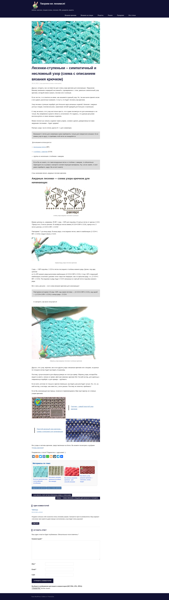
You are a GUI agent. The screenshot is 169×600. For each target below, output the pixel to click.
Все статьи (132, 15)
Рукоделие (120, 15)
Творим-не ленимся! (52, 3)
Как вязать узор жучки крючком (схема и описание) (52, 495)
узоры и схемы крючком (54, 488)
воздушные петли (40, 147)
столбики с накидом (41, 152)
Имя (33, 564)
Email (34, 569)
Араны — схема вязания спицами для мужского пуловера (77, 498)
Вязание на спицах (87, 15)
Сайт (33, 575)
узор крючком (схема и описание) (50, 83)
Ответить (35, 523)
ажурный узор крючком (39, 488)
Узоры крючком (37, 448)
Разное (110, 15)
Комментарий (37, 539)
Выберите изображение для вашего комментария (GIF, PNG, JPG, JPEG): (57, 586)
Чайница (35, 510)
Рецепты (100, 15)
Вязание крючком (70, 15)
